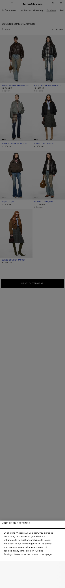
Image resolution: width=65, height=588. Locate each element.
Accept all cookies (32, 582)
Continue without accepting (32, 574)
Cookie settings (32, 566)
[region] (32, 554)
